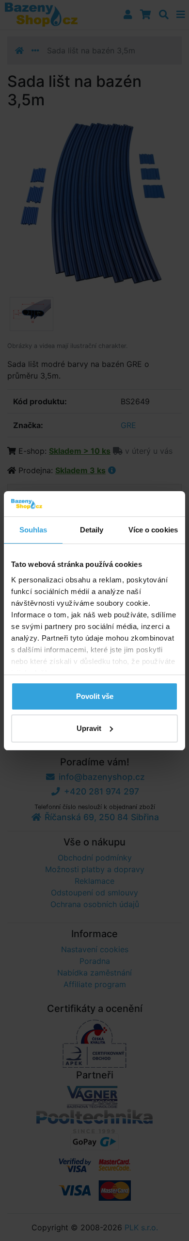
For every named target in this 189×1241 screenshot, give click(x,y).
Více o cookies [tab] (153, 530)
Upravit (89, 728)
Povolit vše (94, 696)
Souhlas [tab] (33, 530)
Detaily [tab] (92, 530)
